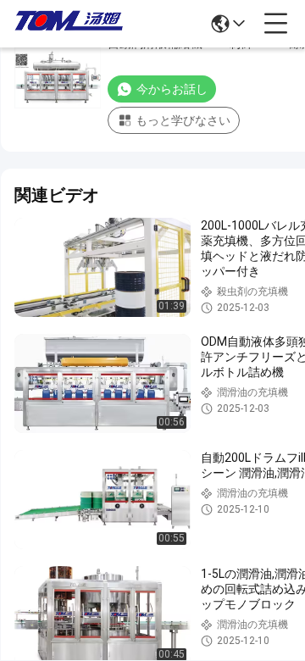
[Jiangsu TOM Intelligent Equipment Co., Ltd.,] (69, 23)
